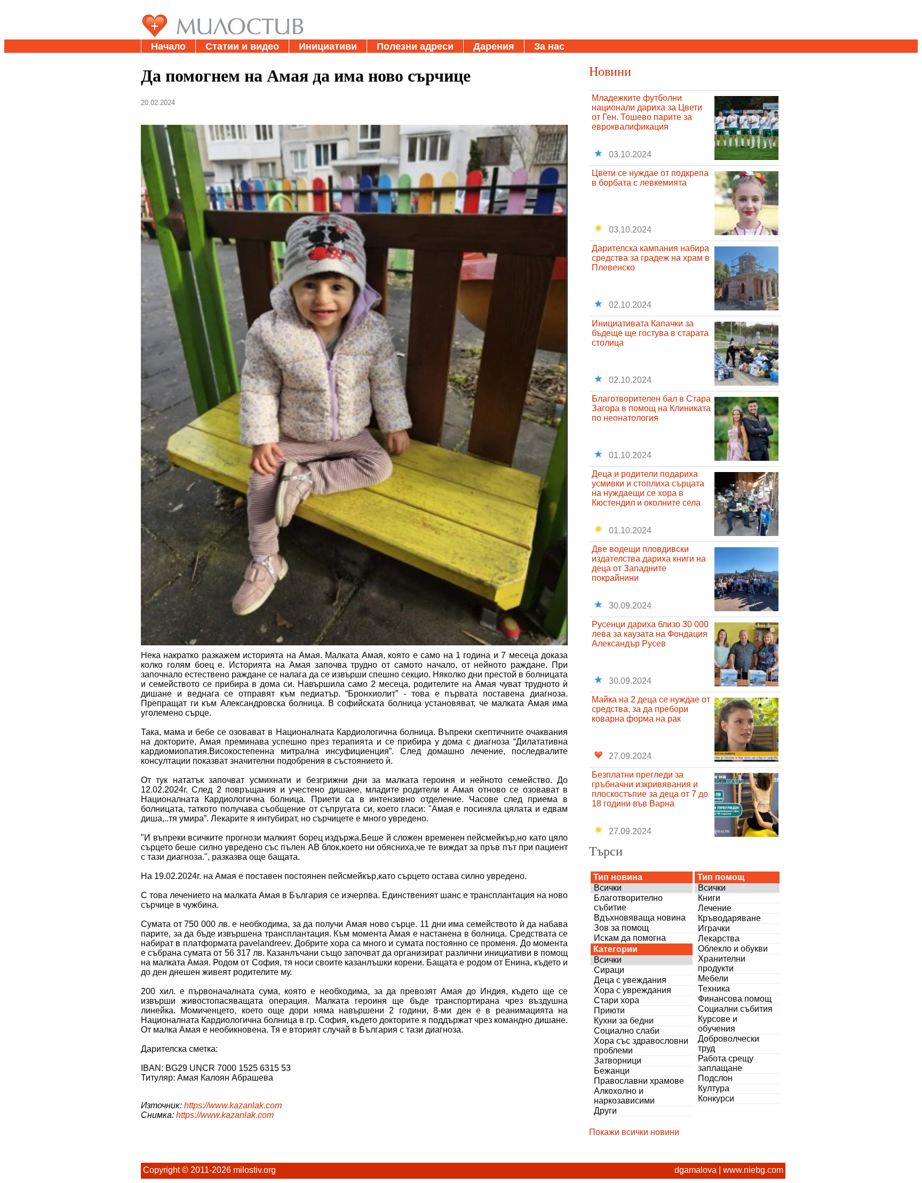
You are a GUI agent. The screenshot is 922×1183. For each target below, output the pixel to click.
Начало (168, 46)
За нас (549, 46)
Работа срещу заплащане (725, 1063)
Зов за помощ (621, 927)
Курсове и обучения (717, 1023)
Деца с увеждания (630, 980)
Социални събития (735, 1008)
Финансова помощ (735, 998)
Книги (709, 897)
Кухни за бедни (624, 1020)
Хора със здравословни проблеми (641, 1045)
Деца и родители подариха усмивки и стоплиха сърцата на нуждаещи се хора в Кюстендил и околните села (648, 488)
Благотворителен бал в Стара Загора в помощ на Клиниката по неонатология (651, 408)
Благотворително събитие (628, 902)
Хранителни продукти (721, 963)
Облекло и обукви (733, 948)
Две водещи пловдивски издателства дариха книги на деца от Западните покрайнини (649, 563)
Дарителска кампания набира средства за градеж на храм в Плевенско (651, 258)
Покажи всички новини (634, 1132)
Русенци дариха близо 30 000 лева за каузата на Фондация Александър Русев (650, 634)
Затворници (617, 1060)
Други (605, 1110)
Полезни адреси (415, 46)
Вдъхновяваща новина (640, 917)
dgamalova (695, 1169)
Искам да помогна (630, 937)
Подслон (715, 1078)
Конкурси (716, 1098)
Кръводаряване (729, 918)
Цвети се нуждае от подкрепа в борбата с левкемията (650, 178)
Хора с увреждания (632, 990)
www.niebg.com (753, 1169)
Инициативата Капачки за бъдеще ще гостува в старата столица (650, 333)
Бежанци (612, 1070)
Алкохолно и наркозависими (624, 1095)
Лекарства (719, 938)
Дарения (493, 46)
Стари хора (616, 1000)
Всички (608, 887)
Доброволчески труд (728, 1043)
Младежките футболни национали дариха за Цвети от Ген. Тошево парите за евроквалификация (647, 112)
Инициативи (328, 46)
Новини (610, 70)
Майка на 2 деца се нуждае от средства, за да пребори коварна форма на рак (651, 709)
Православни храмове (639, 1080)
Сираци (609, 969)
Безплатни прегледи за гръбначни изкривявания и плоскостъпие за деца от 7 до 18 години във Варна (650, 789)
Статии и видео (242, 46)
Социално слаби (626, 1030)
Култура (713, 1088)
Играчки (714, 928)
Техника (714, 988)
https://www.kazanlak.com (233, 1105)
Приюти (609, 1010)
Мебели (713, 978)
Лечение (715, 908)
